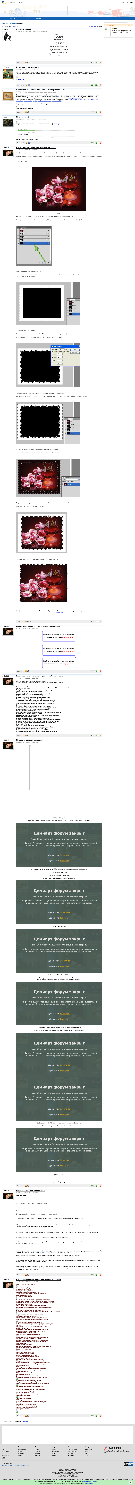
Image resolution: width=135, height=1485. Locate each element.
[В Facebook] (28, 62)
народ (26, 31)
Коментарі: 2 (20, 1185)
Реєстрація (130, 2)
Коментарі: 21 (20, 85)
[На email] (26, 62)
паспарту (33, 92)
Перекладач (5, 1451)
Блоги (86, 1451)
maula (5, 117)
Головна (12, 2)
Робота (20, 1447)
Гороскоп (54, 1449)
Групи (86, 1455)
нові (10, 26)
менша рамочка (22, 129)
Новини (70, 1453)
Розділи (19, 2)
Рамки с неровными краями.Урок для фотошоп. (36, 147)
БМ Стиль (7, 90)
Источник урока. (59, 612)
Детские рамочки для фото (27, 67)
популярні (15, 26)
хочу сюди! (129, 25)
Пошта (3, 1447)
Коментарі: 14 (20, 142)
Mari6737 (6, 147)
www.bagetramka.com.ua (75, 98)
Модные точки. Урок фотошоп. (29, 740)
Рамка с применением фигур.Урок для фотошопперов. (38, 1279)
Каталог (70, 1447)
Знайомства (109, 26)
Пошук (37, 1447)
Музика (54, 1455)
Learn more (89, 1483)
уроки (36, 628)
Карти (53, 1453)
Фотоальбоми (72, 1451)
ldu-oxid (6, 29)
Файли (20, 1455)
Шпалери (21, 1453)
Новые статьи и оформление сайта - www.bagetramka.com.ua (41, 90)
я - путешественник (42, 31)
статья (54, 92)
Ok (130, 1482)
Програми (54, 1447)
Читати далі (20, 79)
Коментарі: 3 (20, 62)
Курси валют (89, 1449)
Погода (37, 1449)
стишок (34, 31)
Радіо (3, 1457)
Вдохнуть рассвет (23, 29)
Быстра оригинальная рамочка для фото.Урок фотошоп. (39, 676)
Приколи (37, 1451)
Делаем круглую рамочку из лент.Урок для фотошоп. (38, 626)
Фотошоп (27, 149)
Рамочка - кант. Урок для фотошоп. (30, 1190)
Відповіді (71, 1455)
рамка (30, 31)
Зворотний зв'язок (7, 1465)
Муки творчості (22, 117)
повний (99, 26)
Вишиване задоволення (31, 119)
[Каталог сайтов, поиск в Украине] (128, 1463)
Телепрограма (72, 1449)
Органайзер (5, 1455)
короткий (93, 26)
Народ (20, 1451)
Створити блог (37, 18)
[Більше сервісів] (30, 62)
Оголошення (22, 1449)
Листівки (37, 1453)
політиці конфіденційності (90, 1481)
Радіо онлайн (115, 1447)
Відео (3, 1453)
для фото (32, 69)
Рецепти (37, 1455)
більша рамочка (23, 134)
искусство (28, 92)
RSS (3, 1449)
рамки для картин (48, 92)
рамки (41, 92)
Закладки (88, 1447)
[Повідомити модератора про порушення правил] (100, 62)
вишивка (41, 119)
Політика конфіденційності (22, 1465)
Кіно (86, 1453)
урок (36, 149)
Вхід (122, 2)
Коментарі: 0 (20, 112)
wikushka (6, 67)
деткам (27, 69)
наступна (25, 1421)
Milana (115, 28)
